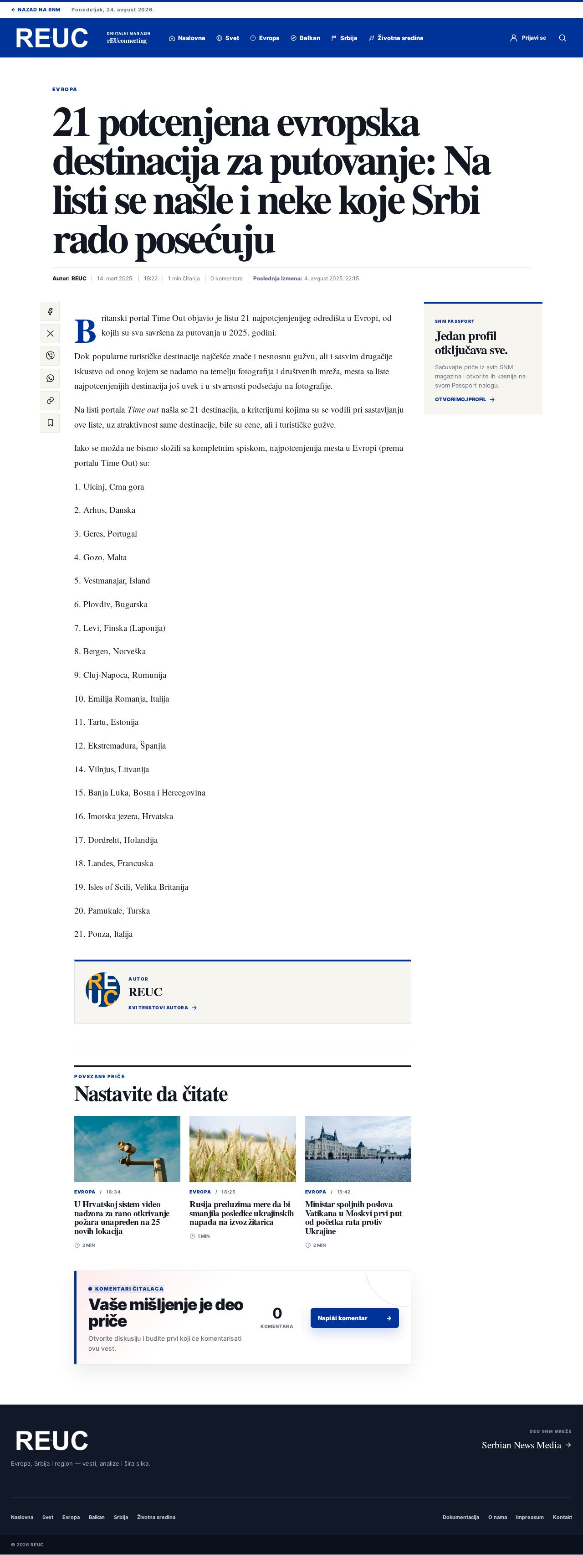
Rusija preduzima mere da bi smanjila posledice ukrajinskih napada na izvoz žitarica (241, 1213)
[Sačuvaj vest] (50, 423)
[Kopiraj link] (50, 400)
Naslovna (22, 1517)
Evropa (65, 89)
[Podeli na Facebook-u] (50, 311)
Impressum (530, 1517)
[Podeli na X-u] (50, 333)
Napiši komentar (355, 1318)
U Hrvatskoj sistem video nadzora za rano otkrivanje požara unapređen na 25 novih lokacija (121, 1217)
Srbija (121, 1517)
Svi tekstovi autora (158, 1007)
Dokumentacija (461, 1517)
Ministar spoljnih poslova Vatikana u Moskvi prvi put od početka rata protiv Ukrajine (353, 1217)
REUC (79, 278)
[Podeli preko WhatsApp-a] (50, 378)
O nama (497, 1517)
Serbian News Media (521, 1444)
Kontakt (562, 1517)
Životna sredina (156, 1517)
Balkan (97, 1517)
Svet (47, 1517)
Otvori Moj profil (460, 399)
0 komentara (226, 278)
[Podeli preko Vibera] (50, 356)
